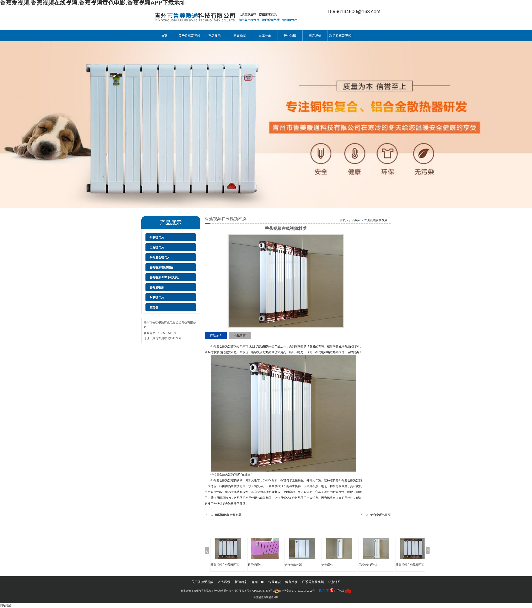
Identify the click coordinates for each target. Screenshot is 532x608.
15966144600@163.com (353, 11)
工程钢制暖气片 (368, 564)
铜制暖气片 (157, 237)
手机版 (340, 590)
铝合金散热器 (293, 564)
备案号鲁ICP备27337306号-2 (258, 590)
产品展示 (214, 35)
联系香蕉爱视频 (340, 35)
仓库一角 (265, 35)
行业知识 (290, 35)
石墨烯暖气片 (256, 564)
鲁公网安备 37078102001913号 (297, 590)
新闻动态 (239, 35)
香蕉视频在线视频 (161, 267)
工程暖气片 (157, 247)
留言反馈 (315, 35)
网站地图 (6, 605)
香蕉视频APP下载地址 (164, 277)
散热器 (154, 307)
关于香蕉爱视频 (189, 35)
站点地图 (334, 582)
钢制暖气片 (157, 297)
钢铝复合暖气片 (160, 257)
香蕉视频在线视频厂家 (225, 564)
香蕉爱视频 (157, 287)
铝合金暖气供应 (380, 514)
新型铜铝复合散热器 (228, 514)
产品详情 (216, 335)
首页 (164, 35)
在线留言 (240, 335)
